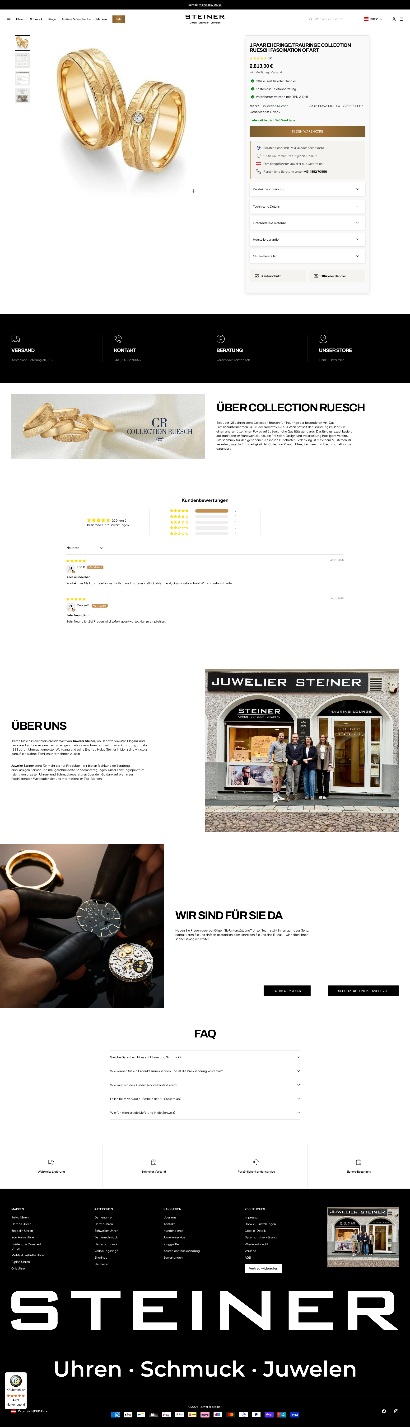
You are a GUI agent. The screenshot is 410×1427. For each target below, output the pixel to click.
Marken (101, 19)
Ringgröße (171, 1244)
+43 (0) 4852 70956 (210, 4)
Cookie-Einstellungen (260, 1224)
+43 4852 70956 (315, 171)
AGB (248, 1257)
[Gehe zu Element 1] (22, 43)
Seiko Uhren (20, 1217)
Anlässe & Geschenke (76, 19)
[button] (179, 511)
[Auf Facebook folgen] (384, 1411)
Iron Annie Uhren (23, 1237)
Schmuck (36, 19)
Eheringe (100, 1257)
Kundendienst (173, 1230)
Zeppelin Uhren (22, 1230)
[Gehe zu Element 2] (22, 60)
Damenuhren (103, 1217)
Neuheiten (101, 1264)
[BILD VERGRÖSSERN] (193, 191)
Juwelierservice (174, 1237)
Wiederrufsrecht (256, 1244)
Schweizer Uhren (106, 1230)
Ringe (52, 19)
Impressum (253, 1217)
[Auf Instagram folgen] (396, 1411)
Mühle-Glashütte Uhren (28, 1255)
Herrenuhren (103, 1224)
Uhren (20, 19)
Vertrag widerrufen (263, 1268)
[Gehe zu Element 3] (22, 78)
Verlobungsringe (106, 1251)
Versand (276, 72)
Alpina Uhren (20, 1262)
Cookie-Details (255, 1230)
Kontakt (169, 1224)
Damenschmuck (106, 1237)
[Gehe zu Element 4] (22, 95)
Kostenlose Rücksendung (181, 1251)
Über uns (169, 1217)
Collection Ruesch (274, 106)
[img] (76, 560)
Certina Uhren (21, 1224)
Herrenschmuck (105, 1244)
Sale (118, 19)
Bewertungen (173, 1257)
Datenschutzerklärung (261, 1237)
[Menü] (24, 1375)
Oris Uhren (19, 1268)
